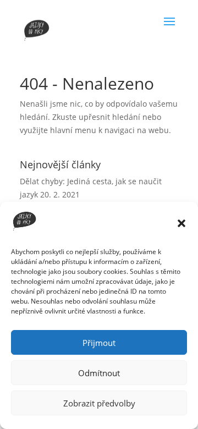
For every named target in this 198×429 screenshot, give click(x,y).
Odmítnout (99, 372)
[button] (181, 223)
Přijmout (99, 342)
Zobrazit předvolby (99, 403)
